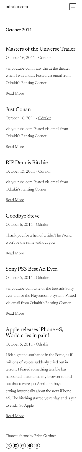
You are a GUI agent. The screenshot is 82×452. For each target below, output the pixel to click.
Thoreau (12, 436)
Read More (15, 94)
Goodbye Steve (23, 216)
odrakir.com (17, 7)
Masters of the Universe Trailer (40, 49)
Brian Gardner (45, 436)
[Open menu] (72, 6)
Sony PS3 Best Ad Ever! (32, 269)
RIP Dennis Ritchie (27, 163)
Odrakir (44, 58)
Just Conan (18, 109)
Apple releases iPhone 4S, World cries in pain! (34, 332)
